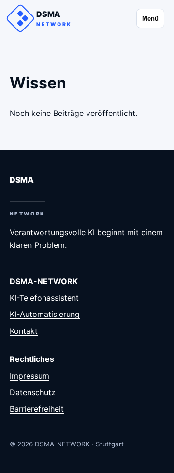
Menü (150, 18)
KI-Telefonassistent (44, 297)
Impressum (29, 376)
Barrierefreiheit (37, 409)
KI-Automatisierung (45, 314)
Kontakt (24, 331)
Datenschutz (33, 392)
